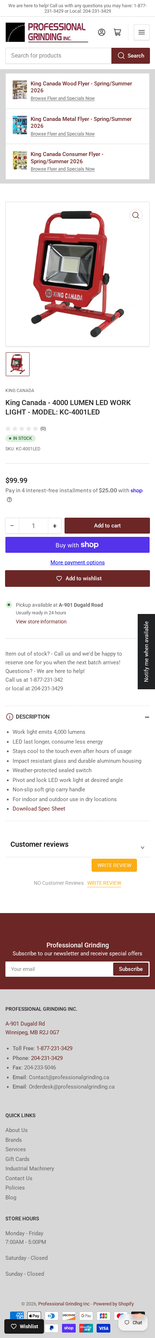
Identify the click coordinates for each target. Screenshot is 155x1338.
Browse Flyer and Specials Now (63, 98)
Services (15, 1149)
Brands (13, 1140)
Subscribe (131, 969)
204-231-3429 (47, 1058)
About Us (16, 1130)
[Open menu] (142, 32)
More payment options (77, 562)
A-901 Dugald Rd (25, 1024)
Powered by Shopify (113, 1304)
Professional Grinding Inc (64, 1304)
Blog (10, 1197)
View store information (41, 621)
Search (136, 55)
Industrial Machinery (29, 1168)
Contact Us (18, 1178)
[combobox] (77, 56)
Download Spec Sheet (39, 808)
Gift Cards (17, 1159)
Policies (15, 1188)
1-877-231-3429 (54, 1048)
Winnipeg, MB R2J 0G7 (32, 1032)
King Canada (19, 390)
